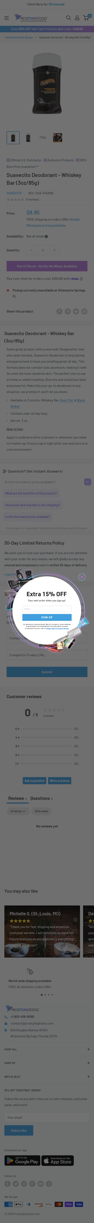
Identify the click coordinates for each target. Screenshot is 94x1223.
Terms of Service (63, 628)
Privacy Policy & (52, 628)
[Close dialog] (82, 577)
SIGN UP (46, 617)
